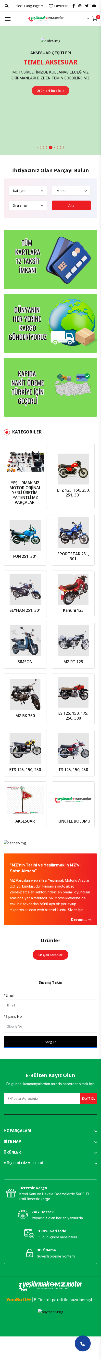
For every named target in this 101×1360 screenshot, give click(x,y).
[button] (39, 147)
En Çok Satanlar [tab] (50, 955)
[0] (94, 19)
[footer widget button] (50, 1130)
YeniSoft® (18, 1299)
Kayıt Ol (88, 1098)
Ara (71, 205)
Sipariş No (13, 1016)
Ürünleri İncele (49, 90)
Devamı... (79, 919)
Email (9, 995)
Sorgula (50, 1042)
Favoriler (61, 6)
